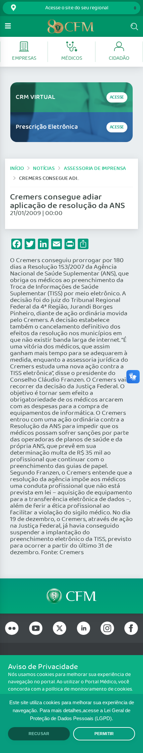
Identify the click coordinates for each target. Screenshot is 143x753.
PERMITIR (104, 733)
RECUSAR (39, 733)
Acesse (117, 97)
